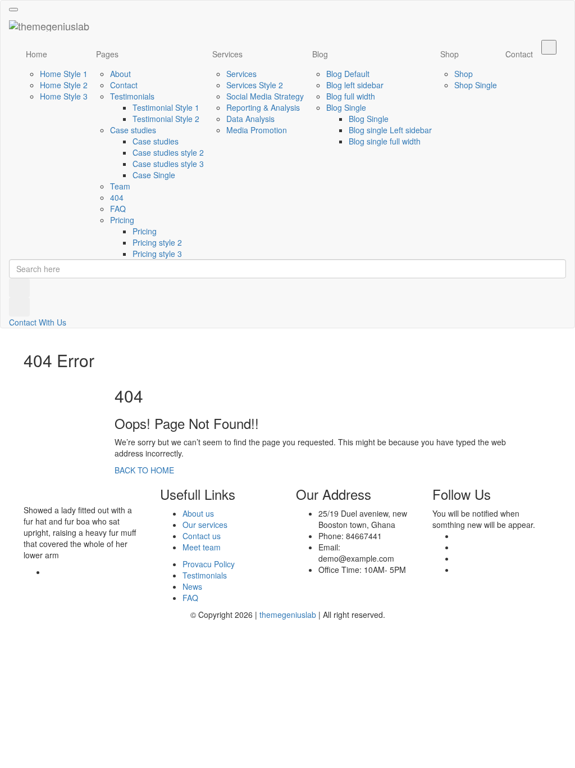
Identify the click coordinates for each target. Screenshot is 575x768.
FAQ (118, 208)
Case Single (154, 174)
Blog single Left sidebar (390, 129)
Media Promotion (256, 129)
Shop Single (475, 85)
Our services (204, 524)
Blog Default (347, 73)
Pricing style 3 (157, 253)
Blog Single (346, 107)
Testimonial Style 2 (166, 118)
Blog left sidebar (355, 85)
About (120, 73)
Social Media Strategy (265, 96)
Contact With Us (37, 322)
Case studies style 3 (168, 163)
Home (36, 54)
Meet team (201, 547)
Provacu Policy (208, 564)
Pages (107, 54)
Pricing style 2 (157, 242)
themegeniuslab (287, 614)
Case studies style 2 (168, 152)
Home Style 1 (64, 73)
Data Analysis (250, 118)
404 (117, 197)
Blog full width (350, 96)
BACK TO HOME (144, 470)
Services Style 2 (254, 85)
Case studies (133, 129)
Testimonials (132, 96)
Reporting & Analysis (263, 107)
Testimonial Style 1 (166, 107)
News (192, 586)
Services (227, 54)
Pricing (122, 219)
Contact (124, 85)
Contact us (201, 535)
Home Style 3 (64, 96)
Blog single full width (385, 141)
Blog (320, 54)
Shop (449, 54)
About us (198, 513)
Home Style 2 (64, 85)
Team (120, 186)
